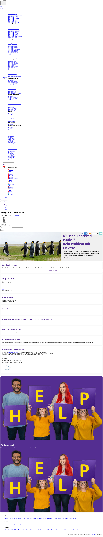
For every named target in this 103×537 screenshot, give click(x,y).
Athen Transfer (10, 137)
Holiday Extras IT (51, 518)
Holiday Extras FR (44, 518)
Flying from (2, 224)
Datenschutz (17, 524)
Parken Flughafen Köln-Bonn (13, 29)
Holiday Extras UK (22, 518)
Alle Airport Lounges (12, 61)
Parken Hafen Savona (12, 91)
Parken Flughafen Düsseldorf (13, 18)
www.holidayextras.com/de (13, 352)
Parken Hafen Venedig (12, 92)
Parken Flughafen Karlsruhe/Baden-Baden (16, 28)
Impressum (21, 524)
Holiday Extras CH (65, 518)
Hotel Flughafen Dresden (12, 46)
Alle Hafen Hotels (11, 96)
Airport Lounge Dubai (12, 65)
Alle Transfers (10, 135)
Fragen (5, 201)
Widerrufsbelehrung (11, 524)
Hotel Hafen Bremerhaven (13, 97)
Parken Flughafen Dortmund (13, 17)
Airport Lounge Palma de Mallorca (14, 76)
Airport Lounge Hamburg (12, 68)
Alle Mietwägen (11, 124)
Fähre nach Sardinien (12, 109)
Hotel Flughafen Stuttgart (12, 56)
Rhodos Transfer (11, 154)
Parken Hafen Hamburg (12, 85)
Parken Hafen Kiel (11, 86)
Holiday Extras (3, 8)
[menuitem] (54, 44)
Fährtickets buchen (11, 107)
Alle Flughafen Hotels (12, 41)
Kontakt (56, 524)
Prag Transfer (10, 153)
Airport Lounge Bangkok (12, 64)
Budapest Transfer (11, 140)
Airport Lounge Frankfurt (12, 67)
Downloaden (16, 215)
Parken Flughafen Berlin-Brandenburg (15, 15)
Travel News (10, 131)
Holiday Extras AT (58, 518)
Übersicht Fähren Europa (12, 108)
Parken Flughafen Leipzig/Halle (14, 30)
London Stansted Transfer (12, 149)
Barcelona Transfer (11, 139)
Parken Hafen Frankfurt (12, 83)
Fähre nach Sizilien (11, 110)
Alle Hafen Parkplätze (12, 80)
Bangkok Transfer (11, 138)
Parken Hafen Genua (12, 84)
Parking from (2, 225)
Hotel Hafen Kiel (11, 103)
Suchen (4, 161)
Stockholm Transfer (11, 156)
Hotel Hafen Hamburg (12, 101)
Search (2, 230)
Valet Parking (10, 38)
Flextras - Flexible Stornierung (42, 524)
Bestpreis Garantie (51, 524)
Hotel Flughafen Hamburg (13, 50)
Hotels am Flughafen (26, 529)
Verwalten (94, 534)
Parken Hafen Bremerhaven (13, 82)
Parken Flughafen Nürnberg (13, 33)
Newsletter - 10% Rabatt (65, 524)
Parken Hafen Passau (12, 89)
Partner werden (16, 518)
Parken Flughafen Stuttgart (13, 35)
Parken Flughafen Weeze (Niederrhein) (15, 36)
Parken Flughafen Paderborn (13, 34)
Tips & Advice (10, 130)
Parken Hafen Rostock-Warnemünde (14, 93)
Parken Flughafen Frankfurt (13, 21)
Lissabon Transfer (11, 148)
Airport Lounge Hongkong (13, 70)
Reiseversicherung (11, 121)
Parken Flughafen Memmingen (13, 31)
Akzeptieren (99, 534)
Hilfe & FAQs (26, 524)
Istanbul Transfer (11, 145)
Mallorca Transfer (11, 150)
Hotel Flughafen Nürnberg (13, 55)
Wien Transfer (10, 159)
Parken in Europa (33, 529)
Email (3, 289)
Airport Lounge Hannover (13, 69)
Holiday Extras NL (29, 518)
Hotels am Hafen (53, 529)
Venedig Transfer (11, 158)
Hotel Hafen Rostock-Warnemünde (14, 104)
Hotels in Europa (40, 529)
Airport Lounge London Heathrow (14, 73)
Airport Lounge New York (13, 75)
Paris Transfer (10, 152)
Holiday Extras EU (72, 518)
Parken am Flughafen (18, 529)
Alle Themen (10, 127)
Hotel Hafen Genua (11, 100)
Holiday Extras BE (37, 518)
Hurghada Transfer (11, 144)
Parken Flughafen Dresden (13, 19)
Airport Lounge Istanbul (12, 71)
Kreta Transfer (10, 146)
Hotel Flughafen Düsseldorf (13, 47)
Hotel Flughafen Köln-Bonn (13, 52)
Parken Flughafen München (13, 32)
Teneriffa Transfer (11, 157)
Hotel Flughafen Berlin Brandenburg (15, 43)
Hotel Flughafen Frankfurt (13, 48)
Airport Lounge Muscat (12, 74)
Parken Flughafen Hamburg (13, 25)
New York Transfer (11, 151)
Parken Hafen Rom (11, 90)
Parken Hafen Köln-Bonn (12, 88)
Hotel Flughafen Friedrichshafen (14, 49)
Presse (59, 524)
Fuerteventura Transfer (12, 142)
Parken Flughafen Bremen (13, 16)
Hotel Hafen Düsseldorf (12, 98)
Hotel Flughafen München (13, 54)
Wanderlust (10, 129)
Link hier (9, 447)
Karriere (11, 518)
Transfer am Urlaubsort (60, 529)
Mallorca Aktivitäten (11, 114)
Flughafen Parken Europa (12, 37)
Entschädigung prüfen (12, 118)
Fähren (13, 529)
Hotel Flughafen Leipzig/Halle (13, 53)
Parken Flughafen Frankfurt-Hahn (14, 22)
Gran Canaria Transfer (12, 143)
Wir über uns (7, 518)
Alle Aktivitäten (11, 113)
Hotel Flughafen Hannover (13, 51)
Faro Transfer (10, 141)
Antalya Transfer (11, 136)
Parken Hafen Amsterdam (12, 81)
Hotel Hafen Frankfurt (12, 99)
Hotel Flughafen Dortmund (13, 45)
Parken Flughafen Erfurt (12, 20)
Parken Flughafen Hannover (13, 26)
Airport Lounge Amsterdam (13, 63)
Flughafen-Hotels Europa (12, 58)
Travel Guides (10, 128)
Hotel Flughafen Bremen (12, 44)
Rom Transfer (10, 155)
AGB (6, 524)
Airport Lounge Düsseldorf (13, 66)
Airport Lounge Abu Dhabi (13, 62)
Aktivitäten (71, 529)
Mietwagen (67, 529)
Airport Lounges (8, 529)
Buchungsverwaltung (33, 524)
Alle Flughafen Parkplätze (12, 14)
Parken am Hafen (46, 529)
